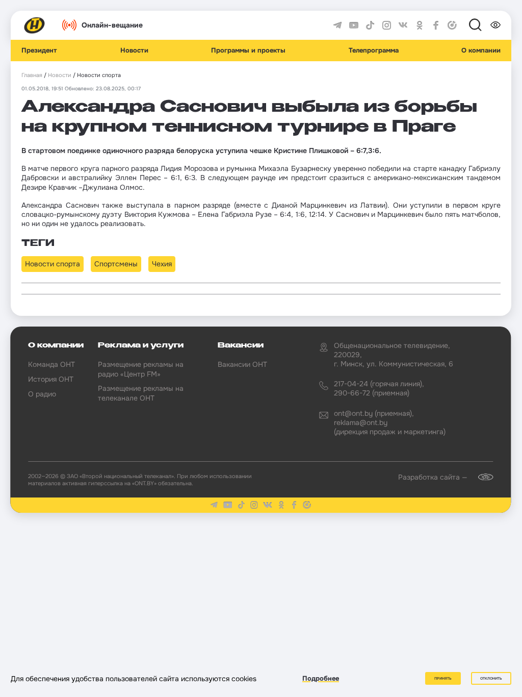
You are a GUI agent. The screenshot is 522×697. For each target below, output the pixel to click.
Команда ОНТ (51, 364)
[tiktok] (370, 25)
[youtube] (353, 25)
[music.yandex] (452, 25)
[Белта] (481, 477)
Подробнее (320, 678)
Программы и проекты (248, 50)
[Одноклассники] (419, 25)
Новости (134, 50)
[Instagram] (387, 25)
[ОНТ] (34, 25)
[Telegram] (337, 25)
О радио (42, 394)
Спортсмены (116, 263)
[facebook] (435, 25)
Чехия (162, 263)
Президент (39, 50)
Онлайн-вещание (112, 25)
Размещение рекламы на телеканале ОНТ (141, 393)
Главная (31, 75)
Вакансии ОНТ (242, 364)
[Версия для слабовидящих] (495, 25)
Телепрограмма (374, 50)
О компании (481, 50)
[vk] (403, 25)
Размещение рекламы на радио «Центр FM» (141, 369)
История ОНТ (50, 379)
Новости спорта (52, 263)
